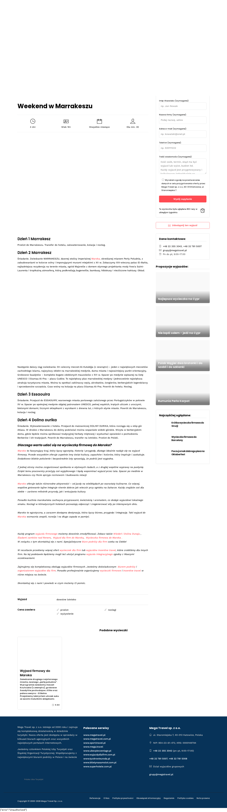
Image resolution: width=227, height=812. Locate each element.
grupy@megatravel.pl (175, 250)
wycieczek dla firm (70, 550)
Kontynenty (162, 5)
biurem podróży (126, 566)
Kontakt (200, 5)
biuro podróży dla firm (94, 541)
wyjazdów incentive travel (101, 550)
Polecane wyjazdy (106, 5)
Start (86, 5)
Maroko (21, 450)
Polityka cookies (185, 798)
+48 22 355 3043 (172, 246)
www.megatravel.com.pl (97, 738)
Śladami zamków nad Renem (34, 537)
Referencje (95, 798)
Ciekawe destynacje (135, 5)
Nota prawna (203, 798)
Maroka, (96, 258)
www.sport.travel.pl (94, 742)
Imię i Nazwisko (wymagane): (174, 100)
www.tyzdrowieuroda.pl (96, 758)
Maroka (21, 516)
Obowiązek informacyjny (148, 798)
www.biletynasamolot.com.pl (99, 762)
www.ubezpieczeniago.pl (97, 750)
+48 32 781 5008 (178, 758)
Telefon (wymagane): (170, 142)
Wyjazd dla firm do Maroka (68, 537)
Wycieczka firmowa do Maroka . (104, 537)
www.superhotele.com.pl (97, 766)
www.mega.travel (93, 746)
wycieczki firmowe (110, 570)
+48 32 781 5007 (192, 246)
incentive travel (132, 570)
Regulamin (169, 798)
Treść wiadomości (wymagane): (175, 156)
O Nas (106, 798)
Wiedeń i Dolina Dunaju (126, 533)
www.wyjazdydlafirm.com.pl (99, 754)
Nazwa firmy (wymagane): (173, 114)
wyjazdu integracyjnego (99, 554)
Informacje (180, 5)
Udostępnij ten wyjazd (184, 225)
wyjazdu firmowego (46, 533)
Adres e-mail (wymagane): (173, 128)
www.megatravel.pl (94, 735)
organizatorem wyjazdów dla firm (36, 570)
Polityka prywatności (122, 798)
